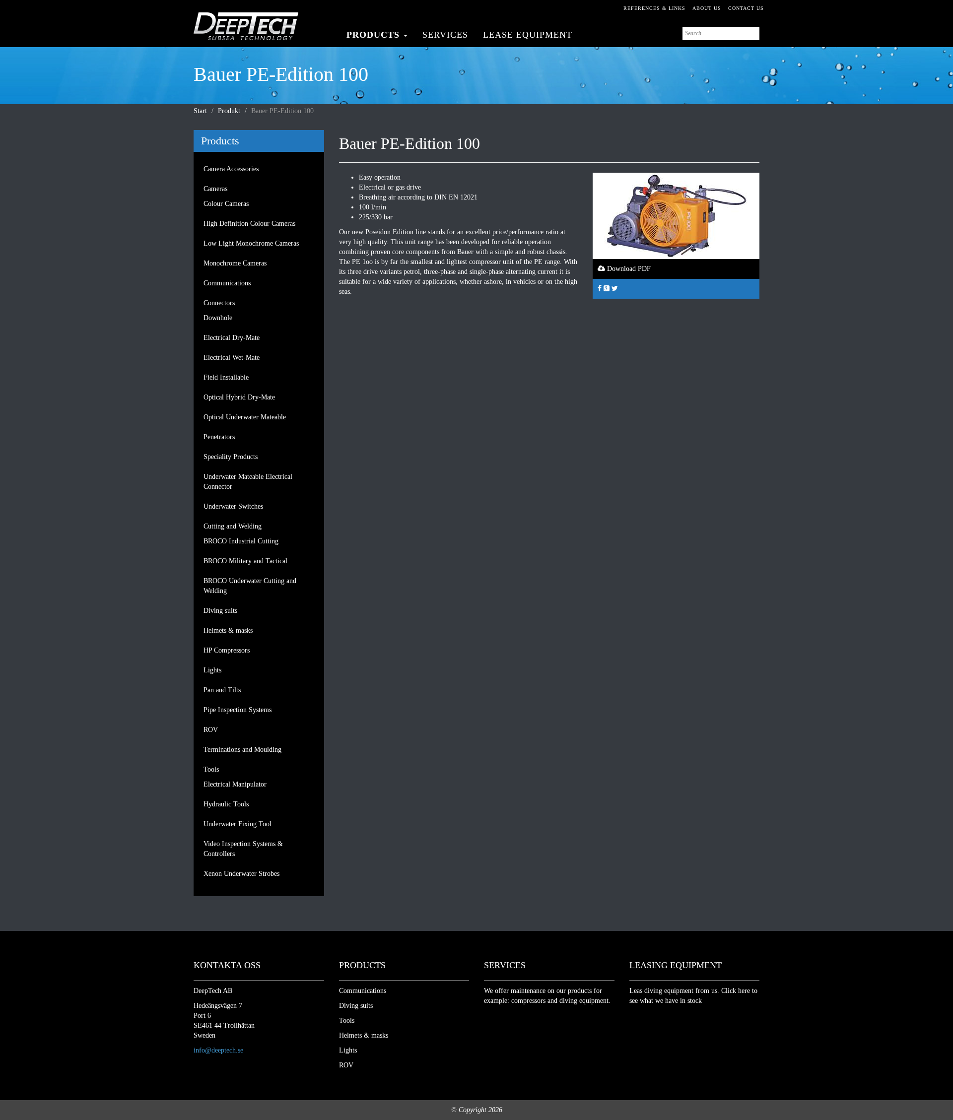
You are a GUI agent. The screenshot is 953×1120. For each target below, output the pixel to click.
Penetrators (219, 437)
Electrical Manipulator (235, 784)
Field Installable (226, 377)
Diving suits (220, 610)
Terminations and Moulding (242, 749)
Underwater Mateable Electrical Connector (248, 481)
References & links (654, 8)
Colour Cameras (226, 203)
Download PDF (628, 268)
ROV (211, 729)
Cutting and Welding (233, 526)
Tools (211, 769)
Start (200, 111)
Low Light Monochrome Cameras (251, 243)
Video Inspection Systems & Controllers (243, 848)
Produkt (229, 111)
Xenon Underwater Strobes (241, 873)
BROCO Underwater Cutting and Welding (250, 585)
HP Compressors (227, 650)
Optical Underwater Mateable (245, 417)
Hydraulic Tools (226, 804)
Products (374, 35)
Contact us (746, 8)
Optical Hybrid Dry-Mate (239, 397)
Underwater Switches (233, 506)
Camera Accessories (231, 169)
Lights (212, 670)
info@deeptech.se (218, 1050)
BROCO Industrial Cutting (241, 541)
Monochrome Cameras (235, 263)
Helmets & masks (228, 630)
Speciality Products (231, 457)
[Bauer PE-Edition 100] (676, 215)
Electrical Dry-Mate (232, 337)
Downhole (218, 318)
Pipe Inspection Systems (238, 710)
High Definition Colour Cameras (249, 223)
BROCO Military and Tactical (245, 561)
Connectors (219, 303)
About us (706, 8)
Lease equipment (527, 35)
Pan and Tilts (222, 690)
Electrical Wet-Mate (232, 357)
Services (445, 35)
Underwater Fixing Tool (238, 824)
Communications (227, 283)
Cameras (215, 189)
